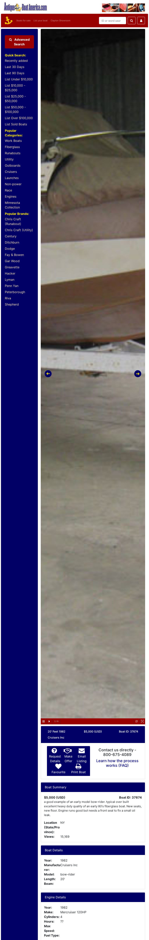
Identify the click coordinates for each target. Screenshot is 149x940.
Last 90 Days (14, 73)
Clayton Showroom (60, 20)
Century (10, 236)
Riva (8, 298)
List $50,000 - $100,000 (15, 109)
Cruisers (11, 172)
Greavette (12, 267)
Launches (12, 178)
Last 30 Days (14, 67)
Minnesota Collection (12, 205)
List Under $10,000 (19, 79)
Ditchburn (12, 242)
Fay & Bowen (14, 255)
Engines (10, 196)
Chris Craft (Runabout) (13, 221)
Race (8, 190)
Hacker (10, 273)
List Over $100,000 (19, 118)
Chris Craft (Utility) (19, 230)
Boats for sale (23, 20)
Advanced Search (22, 42)
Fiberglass (12, 147)
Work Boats (13, 141)
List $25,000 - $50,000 (15, 98)
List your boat (41, 20)
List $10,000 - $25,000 (15, 87)
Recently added (16, 61)
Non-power (13, 184)
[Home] (8, 20)
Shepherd (12, 304)
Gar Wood (12, 261)
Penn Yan (11, 286)
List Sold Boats (16, 124)
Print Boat (78, 772)
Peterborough (15, 292)
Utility (9, 159)
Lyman (9, 279)
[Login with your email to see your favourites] (141, 20)
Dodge (10, 248)
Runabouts (12, 153)
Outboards (12, 165)
